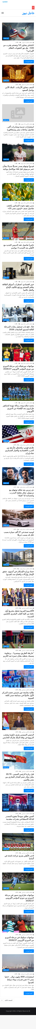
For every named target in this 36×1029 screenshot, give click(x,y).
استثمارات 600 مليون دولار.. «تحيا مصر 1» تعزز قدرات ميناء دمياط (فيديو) (19, 980)
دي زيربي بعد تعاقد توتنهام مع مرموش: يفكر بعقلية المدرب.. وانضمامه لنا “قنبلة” (21, 493)
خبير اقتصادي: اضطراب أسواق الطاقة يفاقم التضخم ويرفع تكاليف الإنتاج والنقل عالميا (18, 287)
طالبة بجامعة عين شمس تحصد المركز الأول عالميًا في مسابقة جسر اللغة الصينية (18, 695)
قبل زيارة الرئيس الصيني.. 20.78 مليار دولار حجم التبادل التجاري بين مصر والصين (19, 777)
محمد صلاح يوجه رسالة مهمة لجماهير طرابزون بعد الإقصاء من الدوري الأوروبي (18, 408)
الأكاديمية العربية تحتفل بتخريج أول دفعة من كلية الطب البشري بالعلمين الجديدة (19, 614)
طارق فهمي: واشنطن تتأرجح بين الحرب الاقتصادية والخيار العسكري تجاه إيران (19, 450)
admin (31, 42)
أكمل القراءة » (28, 61)
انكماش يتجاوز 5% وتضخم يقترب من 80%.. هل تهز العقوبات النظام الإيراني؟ (18, 48)
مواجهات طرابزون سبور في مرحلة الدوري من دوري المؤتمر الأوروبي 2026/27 (19, 898)
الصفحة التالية (8, 1000)
